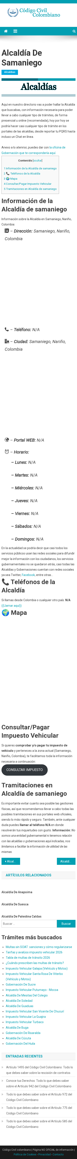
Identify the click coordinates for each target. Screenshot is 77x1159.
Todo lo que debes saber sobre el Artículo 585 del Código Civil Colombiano (39, 1124)
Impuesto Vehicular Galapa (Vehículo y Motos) (37, 968)
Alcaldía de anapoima (16, 892)
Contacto (58, 1154)
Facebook (28, 575)
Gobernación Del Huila (20, 1043)
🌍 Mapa (10, 178)
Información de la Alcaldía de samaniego (30, 168)
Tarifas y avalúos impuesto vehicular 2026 (34, 952)
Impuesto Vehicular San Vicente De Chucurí (35, 1011)
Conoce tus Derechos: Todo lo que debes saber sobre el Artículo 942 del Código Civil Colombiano (38, 1083)
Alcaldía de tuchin (67, 861)
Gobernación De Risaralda (23, 1033)
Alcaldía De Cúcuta (18, 1038)
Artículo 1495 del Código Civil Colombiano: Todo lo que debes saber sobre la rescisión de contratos (39, 1070)
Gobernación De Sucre (21, 984)
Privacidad (44, 1154)
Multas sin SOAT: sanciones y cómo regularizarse (39, 947)
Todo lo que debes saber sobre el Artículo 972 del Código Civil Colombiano (39, 1097)
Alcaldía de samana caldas (13, 861)
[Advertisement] (38, 285)
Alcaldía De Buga (17, 1027)
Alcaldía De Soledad (19, 1000)
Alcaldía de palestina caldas (21, 916)
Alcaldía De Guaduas (19, 1006)
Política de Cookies (25, 1154)
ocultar (37, 160)
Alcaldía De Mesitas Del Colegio (27, 995)
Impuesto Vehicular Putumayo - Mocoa (32, 990)
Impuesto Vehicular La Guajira (26, 1016)
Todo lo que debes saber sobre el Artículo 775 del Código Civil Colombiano (39, 1110)
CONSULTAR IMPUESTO (24, 770)
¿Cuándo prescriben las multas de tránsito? (35, 963)
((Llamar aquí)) (11, 605)
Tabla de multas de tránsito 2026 (28, 957)
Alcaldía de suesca (14, 904)
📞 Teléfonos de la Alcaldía (22, 173)
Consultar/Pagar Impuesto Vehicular (27, 183)
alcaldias (9, 72)
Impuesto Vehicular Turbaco (25, 1022)
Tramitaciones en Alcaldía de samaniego (30, 189)
